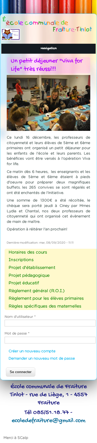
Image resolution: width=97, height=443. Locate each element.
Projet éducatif (24, 282)
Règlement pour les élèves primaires (46, 298)
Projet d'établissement (32, 267)
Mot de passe (17, 333)
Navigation (49, 48)
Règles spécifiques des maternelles (45, 306)
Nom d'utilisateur (20, 317)
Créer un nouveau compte (32, 351)
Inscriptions (21, 259)
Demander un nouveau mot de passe (42, 358)
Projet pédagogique (29, 275)
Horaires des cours (28, 252)
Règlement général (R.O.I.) (37, 290)
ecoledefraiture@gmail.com (48, 421)
